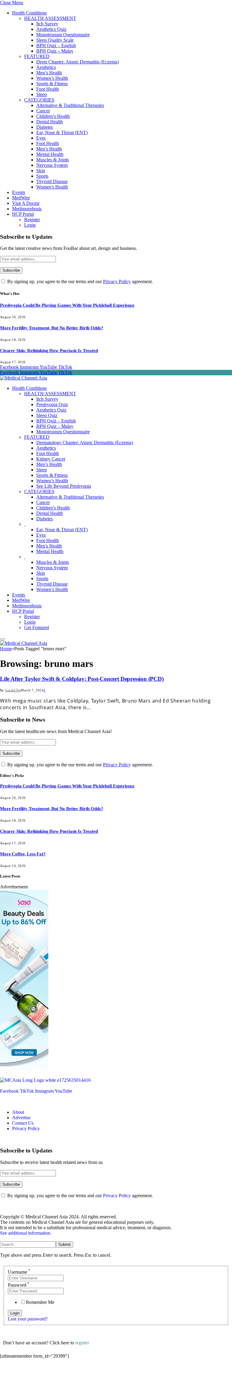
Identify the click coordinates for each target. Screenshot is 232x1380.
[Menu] (2, 639)
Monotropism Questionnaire (63, 34)
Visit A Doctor (26, 203)
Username (19, 1272)
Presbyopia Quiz (52, 404)
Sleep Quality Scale (55, 40)
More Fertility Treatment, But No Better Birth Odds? (51, 327)
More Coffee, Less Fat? (23, 854)
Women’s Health (52, 78)
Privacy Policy (117, 281)
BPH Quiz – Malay (54, 50)
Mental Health (49, 154)
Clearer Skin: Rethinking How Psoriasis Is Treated (49, 350)
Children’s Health (53, 116)
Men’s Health (49, 72)
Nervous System (52, 165)
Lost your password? (28, 1318)
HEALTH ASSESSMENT (50, 18)
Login (30, 225)
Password (18, 1285)
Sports (42, 176)
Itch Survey (47, 23)
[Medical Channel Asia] (23, 377)
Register (32, 219)
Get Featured (36, 627)
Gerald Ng (13, 690)
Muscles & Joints (52, 159)
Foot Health (47, 89)
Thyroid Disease (52, 181)
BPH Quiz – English (56, 45)
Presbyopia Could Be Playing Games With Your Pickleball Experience (67, 305)
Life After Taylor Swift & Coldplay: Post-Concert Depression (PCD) (82, 679)
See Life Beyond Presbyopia (63, 486)
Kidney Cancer (50, 458)
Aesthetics (46, 67)
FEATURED (37, 56)
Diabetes (44, 127)
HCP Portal (23, 214)
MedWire (21, 197)
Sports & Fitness (52, 83)
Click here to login (49, 1372)
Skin (40, 170)
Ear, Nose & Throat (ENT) (62, 132)
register (82, 1342)
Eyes (41, 138)
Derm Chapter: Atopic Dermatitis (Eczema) (77, 61)
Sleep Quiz (46, 415)
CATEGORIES (39, 99)
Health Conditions (29, 12)
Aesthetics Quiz (51, 29)
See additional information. (25, 1233)
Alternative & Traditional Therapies (70, 105)
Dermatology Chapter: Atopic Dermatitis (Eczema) (84, 442)
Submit (64, 1244)
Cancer (43, 110)
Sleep (41, 94)
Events (18, 192)
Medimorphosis (27, 208)
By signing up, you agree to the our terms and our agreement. (79, 281)
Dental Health (49, 121)
